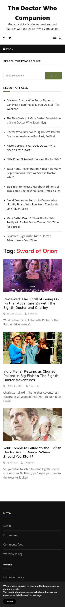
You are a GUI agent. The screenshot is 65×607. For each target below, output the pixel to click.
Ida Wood (32, 313)
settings (37, 595)
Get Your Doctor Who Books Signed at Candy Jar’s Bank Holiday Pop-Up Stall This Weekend (33, 105)
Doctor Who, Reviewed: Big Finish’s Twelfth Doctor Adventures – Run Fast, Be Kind (33, 134)
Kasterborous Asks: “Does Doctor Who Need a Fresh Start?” (31, 148)
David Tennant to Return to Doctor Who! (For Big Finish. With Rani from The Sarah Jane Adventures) (32, 204)
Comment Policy (13, 577)
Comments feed (13, 544)
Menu (9, 48)
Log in (7, 526)
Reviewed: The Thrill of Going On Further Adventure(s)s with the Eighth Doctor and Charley (31, 303)
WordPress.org (12, 554)
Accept (9, 601)
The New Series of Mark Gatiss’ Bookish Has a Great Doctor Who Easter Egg (34, 120)
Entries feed (10, 535)
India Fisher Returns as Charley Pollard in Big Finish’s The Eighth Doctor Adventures (30, 375)
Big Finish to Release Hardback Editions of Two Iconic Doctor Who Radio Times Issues (33, 189)
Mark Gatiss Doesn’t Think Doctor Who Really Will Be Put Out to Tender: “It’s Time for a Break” (33, 222)
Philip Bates (34, 385)
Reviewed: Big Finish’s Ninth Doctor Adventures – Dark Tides (29, 238)
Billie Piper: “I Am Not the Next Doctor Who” (34, 159)
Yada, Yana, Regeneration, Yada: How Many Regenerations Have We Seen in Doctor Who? (34, 173)
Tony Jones (29, 462)
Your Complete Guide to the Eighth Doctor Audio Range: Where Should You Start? (32, 452)
